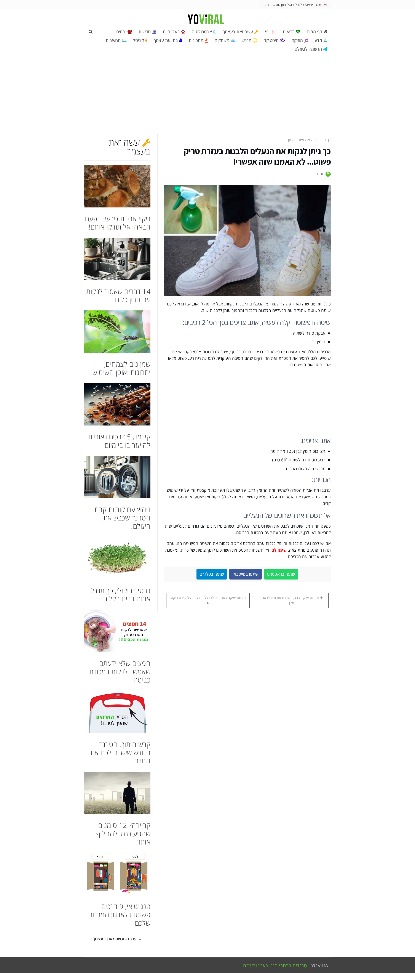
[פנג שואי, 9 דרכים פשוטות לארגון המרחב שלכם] (117, 874)
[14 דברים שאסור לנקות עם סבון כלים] (117, 259)
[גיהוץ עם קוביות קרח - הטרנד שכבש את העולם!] (117, 477)
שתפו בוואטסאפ (281, 574)
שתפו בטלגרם (212, 574)
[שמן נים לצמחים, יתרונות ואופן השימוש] (117, 331)
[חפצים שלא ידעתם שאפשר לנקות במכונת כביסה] (117, 631)
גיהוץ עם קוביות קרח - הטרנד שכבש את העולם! (121, 518)
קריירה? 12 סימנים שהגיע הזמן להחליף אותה (123, 833)
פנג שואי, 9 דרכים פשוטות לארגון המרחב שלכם (120, 915)
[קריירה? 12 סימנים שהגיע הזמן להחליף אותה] (117, 793)
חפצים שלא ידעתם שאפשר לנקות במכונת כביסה (119, 671)
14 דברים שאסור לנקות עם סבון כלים (118, 295)
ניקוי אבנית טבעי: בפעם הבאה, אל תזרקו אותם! (117, 222)
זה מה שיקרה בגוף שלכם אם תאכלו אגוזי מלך (289, 600)
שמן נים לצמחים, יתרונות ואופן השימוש (121, 368)
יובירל (320, 174)
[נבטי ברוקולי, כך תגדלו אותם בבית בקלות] (117, 558)
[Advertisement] (207, 95)
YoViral (321, 965)
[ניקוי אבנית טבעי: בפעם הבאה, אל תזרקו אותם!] (117, 186)
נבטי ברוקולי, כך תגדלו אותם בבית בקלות (119, 594)
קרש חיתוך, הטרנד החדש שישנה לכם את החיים (121, 753)
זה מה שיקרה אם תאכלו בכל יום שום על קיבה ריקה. (208, 597)
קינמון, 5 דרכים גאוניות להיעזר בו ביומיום (119, 441)
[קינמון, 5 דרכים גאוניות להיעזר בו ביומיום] (117, 404)
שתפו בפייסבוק (246, 574)
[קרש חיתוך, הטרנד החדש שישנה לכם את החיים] (117, 711)
